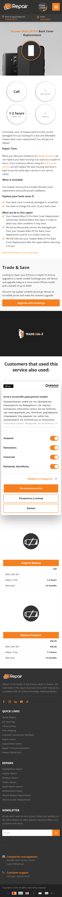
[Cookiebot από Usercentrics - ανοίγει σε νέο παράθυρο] (45, 386)
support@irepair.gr (15, 863)
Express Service (11, 19)
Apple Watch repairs (12, 786)
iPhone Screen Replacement (16, 799)
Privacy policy (9, 726)
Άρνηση (31, 508)
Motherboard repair (12, 790)
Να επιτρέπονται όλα (31, 488)
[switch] (54, 447)
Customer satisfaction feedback (18, 734)
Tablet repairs (9, 782)
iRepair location (46, 155)
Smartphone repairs (12, 769)
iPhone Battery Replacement (16, 795)
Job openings (8, 721)
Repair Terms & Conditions (15, 748)
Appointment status (12, 743)
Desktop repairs (10, 777)
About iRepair (9, 717)
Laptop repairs (9, 773)
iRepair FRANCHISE (11, 752)
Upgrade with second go (31, 302)
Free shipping (9, 730)
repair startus (45, 19)
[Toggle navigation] (56, 7)
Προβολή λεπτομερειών (40, 479)
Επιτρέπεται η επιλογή (31, 498)
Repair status (9, 739)
